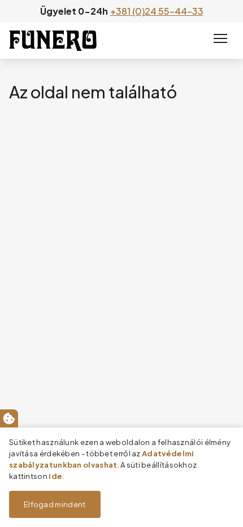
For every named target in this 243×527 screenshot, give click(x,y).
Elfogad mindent (55, 504)
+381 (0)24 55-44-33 (156, 11)
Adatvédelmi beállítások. (9, 418)
